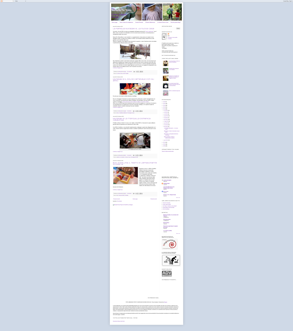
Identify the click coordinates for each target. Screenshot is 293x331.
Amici (118, 112)
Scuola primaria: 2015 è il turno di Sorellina (174, 62)
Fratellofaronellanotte (123, 112)
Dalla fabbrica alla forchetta (168, 207)
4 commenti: (129, 110)
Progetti (126, 73)
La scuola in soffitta (167, 230)
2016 (164, 101)
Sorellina (126, 195)
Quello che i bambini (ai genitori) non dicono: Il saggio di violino (174, 77)
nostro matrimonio (149, 31)
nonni (124, 73)
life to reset (165, 191)
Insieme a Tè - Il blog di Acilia (169, 194)
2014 (164, 105)
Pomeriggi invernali (130, 112)
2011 (164, 142)
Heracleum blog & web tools (119, 321)
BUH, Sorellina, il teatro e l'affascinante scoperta (169, 137)
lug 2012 (166, 117)
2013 (164, 107)
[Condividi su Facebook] (141, 71)
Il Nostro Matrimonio (150, 22)
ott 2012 (166, 112)
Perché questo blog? (176, 22)
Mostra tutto (178, 197)
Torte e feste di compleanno (126, 22)
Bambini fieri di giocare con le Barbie (174, 69)
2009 (164, 145)
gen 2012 (166, 140)
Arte (117, 195)
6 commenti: (129, 155)
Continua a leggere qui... (118, 67)
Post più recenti (116, 199)
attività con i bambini (120, 157)
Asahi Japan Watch (167, 204)
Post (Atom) (119, 201)
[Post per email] (134, 71)
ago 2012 (166, 115)
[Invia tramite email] (136, 71)
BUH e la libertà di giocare (174, 90)
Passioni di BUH (122, 195)
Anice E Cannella (166, 202)
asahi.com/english (167, 180)
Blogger (165, 302)
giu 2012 (166, 119)
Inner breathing (166, 209)
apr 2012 (166, 123)
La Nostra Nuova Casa (162, 22)
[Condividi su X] (139, 71)
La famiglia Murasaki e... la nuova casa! (133, 28)
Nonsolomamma (167, 219)
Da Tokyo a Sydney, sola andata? (170, 206)
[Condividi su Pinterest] (142, 71)
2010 (164, 144)
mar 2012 (166, 124)
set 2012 (166, 114)
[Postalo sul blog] (138, 71)
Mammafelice (166, 222)
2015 (164, 103)
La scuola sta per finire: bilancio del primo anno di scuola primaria (174, 84)
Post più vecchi (154, 199)
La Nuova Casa (120, 73)
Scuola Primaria (139, 22)
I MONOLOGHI (166, 183)
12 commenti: (129, 71)
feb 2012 (166, 126)
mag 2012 (166, 121)
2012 (164, 108)
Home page (114, 22)
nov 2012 (166, 110)
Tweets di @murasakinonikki (168, 151)
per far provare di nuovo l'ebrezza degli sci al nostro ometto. (136, 101)
